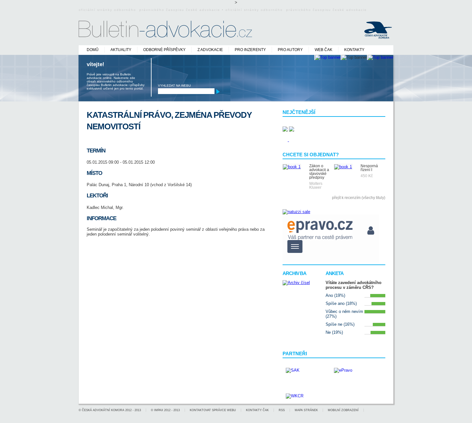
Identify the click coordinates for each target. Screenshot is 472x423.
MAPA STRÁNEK (306, 410)
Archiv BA (294, 273)
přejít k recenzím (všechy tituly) (358, 198)
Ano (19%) (335, 295)
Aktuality (120, 50)
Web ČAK (323, 50)
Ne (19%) (334, 332)
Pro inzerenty (250, 50)
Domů (93, 50)
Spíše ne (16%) (340, 324)
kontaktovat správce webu (213, 410)
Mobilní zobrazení (343, 410)
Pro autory (290, 50)
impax (158, 410)
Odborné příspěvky (164, 50)
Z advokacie (210, 50)
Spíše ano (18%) (341, 303)
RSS (282, 410)
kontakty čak (257, 410)
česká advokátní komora (103, 410)
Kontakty (354, 50)
